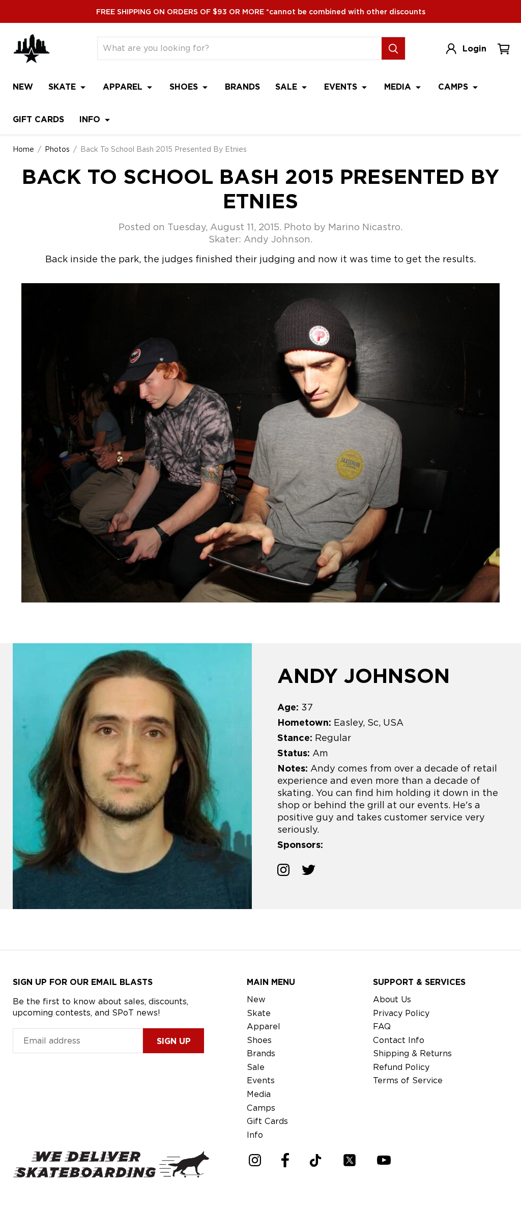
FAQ (382, 1026)
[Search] (393, 48)
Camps (454, 87)
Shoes (184, 87)
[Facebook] (285, 1160)
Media (399, 87)
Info (91, 119)
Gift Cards (38, 119)
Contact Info (398, 1040)
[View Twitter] (308, 871)
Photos (57, 149)
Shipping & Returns (412, 1053)
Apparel (124, 87)
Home (23, 149)
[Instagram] (255, 1160)
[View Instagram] (283, 871)
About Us (392, 999)
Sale (287, 87)
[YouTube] (384, 1160)
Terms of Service (408, 1080)
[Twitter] (349, 1160)
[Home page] (31, 48)
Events (342, 87)
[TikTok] (315, 1160)
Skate (63, 87)
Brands (242, 87)
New (23, 87)
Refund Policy (401, 1067)
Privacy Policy (401, 1013)
